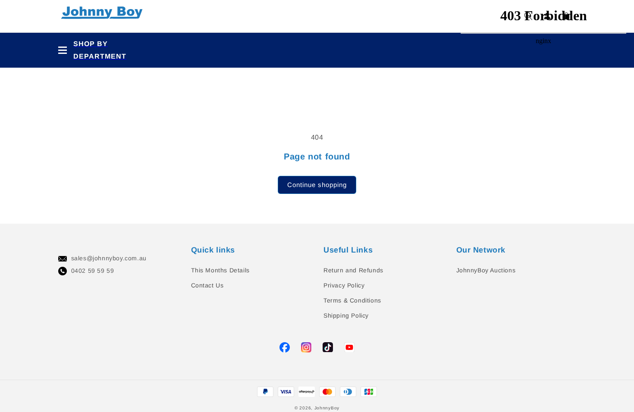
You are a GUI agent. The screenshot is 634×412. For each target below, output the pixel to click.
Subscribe (17, 180)
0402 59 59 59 (92, 270)
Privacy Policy (343, 285)
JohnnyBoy (326, 408)
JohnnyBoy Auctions (486, 270)
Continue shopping (317, 184)
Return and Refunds (353, 270)
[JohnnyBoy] (103, 16)
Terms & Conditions (352, 300)
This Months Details (220, 270)
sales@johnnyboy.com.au (109, 258)
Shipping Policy (346, 315)
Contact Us (207, 285)
